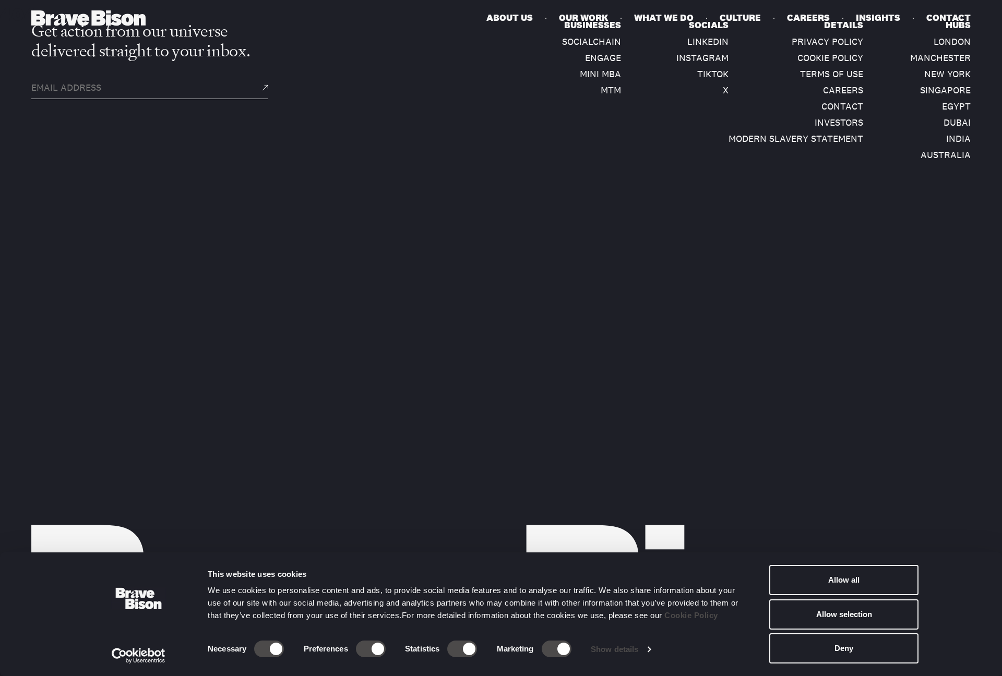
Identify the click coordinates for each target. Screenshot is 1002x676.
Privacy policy (827, 41)
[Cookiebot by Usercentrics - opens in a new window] (138, 655)
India (958, 138)
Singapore (945, 90)
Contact (842, 106)
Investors (839, 122)
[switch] (371, 649)
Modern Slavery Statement (796, 138)
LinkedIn (708, 41)
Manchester (940, 58)
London (952, 41)
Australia (946, 155)
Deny (843, 648)
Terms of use (831, 74)
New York (947, 74)
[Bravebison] (88, 18)
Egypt (956, 106)
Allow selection (844, 614)
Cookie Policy (691, 615)
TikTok (713, 74)
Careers (843, 90)
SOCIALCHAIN (591, 41)
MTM (611, 90)
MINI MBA (600, 74)
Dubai (957, 122)
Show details (614, 649)
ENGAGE (603, 58)
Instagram (702, 58)
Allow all (844, 579)
